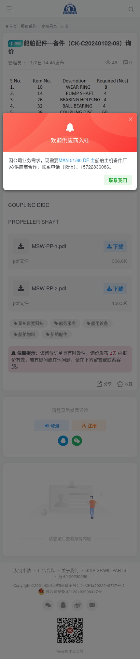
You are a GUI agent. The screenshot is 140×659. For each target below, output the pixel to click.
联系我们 (118, 180)
